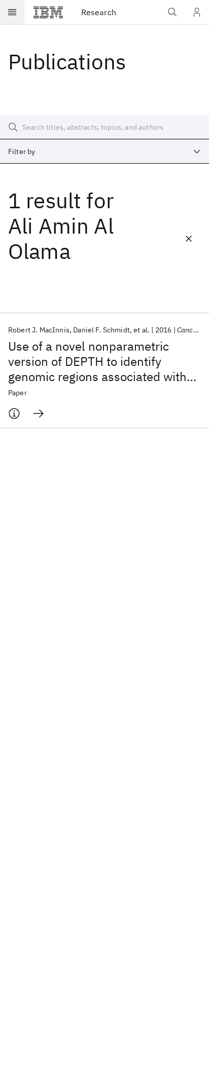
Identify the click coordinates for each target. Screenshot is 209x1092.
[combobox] (104, 151)
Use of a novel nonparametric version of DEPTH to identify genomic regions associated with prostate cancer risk (97, 361)
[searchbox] (104, 127)
